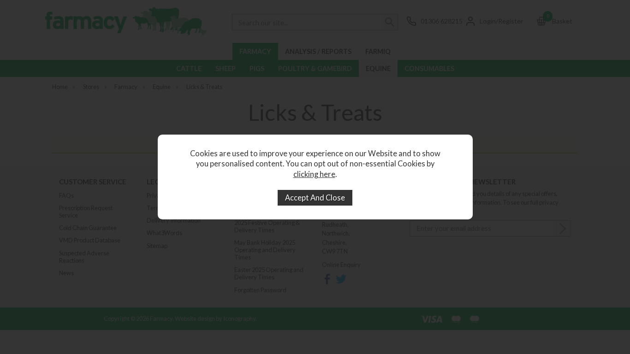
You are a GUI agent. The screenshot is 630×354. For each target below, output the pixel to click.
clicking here (314, 174)
